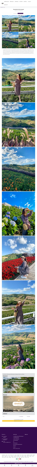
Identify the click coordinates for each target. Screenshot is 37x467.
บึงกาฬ (15, 457)
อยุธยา (5, 457)
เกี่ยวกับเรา (14, 445)
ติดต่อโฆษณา (25, 1)
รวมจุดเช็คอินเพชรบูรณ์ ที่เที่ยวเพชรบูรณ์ (18, 436)
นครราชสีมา (10, 457)
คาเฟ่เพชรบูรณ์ (16, 1)
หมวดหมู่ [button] (29, 1)
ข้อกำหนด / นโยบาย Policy (16, 448)
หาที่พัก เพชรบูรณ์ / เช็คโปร (19, 463)
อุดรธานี (13, 457)
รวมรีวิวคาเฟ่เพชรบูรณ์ (16, 439)
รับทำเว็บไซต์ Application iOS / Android (18, 419)
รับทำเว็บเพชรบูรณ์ (15, 440)
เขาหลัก (26, 457)
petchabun (2, 7)
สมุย (23, 457)
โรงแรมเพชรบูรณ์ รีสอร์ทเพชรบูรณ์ (17, 444)
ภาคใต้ (28, 457)
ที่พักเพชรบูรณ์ (12, 1)
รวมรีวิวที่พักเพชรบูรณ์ (20, 13)
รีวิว (13, 441)
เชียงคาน (19, 457)
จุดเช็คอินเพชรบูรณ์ (6, 1)
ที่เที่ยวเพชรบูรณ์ (15, 443)
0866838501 (5, 439)
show (4, 7)
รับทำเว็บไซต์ (21, 1)
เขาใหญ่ (3, 457)
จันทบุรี (7, 457)
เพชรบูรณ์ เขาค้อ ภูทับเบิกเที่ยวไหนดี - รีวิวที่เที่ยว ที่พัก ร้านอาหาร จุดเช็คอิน (24, 461)
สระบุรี (17, 457)
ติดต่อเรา (14, 447)
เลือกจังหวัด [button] (5, 4)
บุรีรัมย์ (22, 457)
